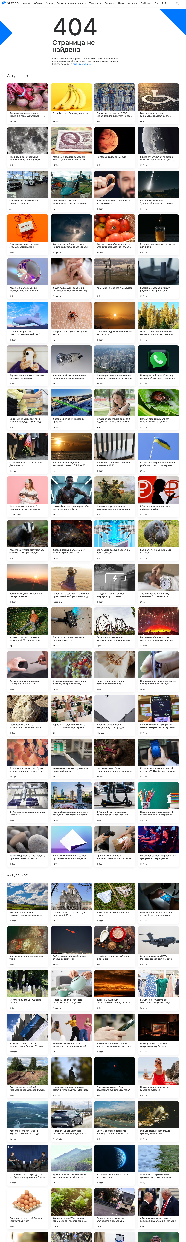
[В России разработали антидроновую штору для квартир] (114, 715)
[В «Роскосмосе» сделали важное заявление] (27, 802)
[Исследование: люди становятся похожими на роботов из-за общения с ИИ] (71, 977)
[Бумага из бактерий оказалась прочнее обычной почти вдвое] (71, 846)
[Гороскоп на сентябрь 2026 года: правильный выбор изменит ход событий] (71, 584)
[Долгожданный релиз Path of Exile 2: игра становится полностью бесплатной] (71, 540)
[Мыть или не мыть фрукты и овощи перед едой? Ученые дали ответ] (27, 409)
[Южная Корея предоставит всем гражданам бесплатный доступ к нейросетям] (71, 802)
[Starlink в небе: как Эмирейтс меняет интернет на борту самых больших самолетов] (158, 715)
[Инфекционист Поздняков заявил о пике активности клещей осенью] (158, 671)
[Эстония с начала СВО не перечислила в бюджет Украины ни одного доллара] (27, 1208)
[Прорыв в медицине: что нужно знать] (71, 322)
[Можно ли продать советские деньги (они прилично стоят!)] (71, 147)
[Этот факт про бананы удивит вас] (71, 103)
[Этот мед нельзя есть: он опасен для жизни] (158, 234)
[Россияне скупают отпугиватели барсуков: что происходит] (27, 540)
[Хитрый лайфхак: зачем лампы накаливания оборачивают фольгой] (71, 365)
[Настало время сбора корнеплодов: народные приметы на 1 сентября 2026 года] (114, 759)
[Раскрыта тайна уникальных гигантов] (158, 540)
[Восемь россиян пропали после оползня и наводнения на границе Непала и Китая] (114, 365)
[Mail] (4, 3)
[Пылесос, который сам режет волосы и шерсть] (71, 627)
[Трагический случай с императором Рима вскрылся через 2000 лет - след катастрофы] (27, 715)
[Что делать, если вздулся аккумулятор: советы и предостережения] (114, 584)
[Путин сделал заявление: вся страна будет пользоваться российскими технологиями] (158, 1077)
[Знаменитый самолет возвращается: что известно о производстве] (71, 191)
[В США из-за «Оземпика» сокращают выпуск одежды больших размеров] (158, 1165)
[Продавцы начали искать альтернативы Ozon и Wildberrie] (114, 846)
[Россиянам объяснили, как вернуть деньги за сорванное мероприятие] (158, 627)
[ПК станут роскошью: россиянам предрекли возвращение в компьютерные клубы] (158, 846)
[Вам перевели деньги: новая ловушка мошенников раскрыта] (114, 1208)
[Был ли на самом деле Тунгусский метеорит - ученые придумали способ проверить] (158, 191)
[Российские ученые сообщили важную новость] (27, 584)
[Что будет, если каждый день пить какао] (114, 1121)
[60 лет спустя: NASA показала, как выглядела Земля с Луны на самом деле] (158, 147)
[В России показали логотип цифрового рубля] (158, 496)
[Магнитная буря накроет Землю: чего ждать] (114, 322)
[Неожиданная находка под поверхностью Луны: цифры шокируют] (27, 147)
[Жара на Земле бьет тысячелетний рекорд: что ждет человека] (114, 1165)
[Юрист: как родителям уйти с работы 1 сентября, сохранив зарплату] (71, 715)
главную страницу (82, 64)
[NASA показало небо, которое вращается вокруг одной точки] (71, 1021)
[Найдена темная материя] (27, 1021)
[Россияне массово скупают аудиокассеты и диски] (27, 234)
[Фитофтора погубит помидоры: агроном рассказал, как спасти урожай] (114, 234)
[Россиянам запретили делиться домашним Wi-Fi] (114, 453)
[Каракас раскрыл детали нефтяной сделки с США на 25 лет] (71, 453)
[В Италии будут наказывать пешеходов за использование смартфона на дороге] (114, 802)
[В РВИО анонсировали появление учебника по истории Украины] (158, 453)
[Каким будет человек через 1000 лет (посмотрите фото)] (71, 496)
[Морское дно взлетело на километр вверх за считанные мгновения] (27, 1077)
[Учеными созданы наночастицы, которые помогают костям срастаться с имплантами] (27, 933)
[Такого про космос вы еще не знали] (114, 1021)
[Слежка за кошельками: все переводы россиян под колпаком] (158, 933)
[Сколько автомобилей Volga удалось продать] (27, 191)
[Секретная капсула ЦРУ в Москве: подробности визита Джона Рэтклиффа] (158, 1121)
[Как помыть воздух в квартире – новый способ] (114, 540)
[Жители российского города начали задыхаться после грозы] (71, 234)
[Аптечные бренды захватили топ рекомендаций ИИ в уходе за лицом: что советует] (158, 1021)
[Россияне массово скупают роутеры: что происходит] (158, 278)
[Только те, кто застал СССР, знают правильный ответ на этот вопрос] (114, 103)
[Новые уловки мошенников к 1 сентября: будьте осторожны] (158, 802)
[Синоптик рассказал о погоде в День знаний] (27, 453)
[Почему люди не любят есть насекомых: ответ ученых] (158, 409)
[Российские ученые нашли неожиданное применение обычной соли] (27, 278)
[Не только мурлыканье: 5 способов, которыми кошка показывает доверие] (27, 496)
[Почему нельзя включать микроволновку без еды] (158, 1208)
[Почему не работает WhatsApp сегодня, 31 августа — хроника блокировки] (158, 365)
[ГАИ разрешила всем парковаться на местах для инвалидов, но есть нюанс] (158, 103)
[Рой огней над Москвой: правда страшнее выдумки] (71, 1121)
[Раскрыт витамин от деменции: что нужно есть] (114, 191)
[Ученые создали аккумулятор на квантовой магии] (71, 759)
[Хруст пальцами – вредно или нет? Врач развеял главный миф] (71, 278)
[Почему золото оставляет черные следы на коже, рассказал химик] (114, 671)
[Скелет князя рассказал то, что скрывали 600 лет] (71, 1077)
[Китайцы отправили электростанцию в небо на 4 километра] (27, 322)
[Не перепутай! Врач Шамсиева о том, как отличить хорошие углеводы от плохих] (71, 933)
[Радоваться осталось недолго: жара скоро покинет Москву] (114, 890)
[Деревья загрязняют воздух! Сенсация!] (27, 977)
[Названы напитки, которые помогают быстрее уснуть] (71, 1165)
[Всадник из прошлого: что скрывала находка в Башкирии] (114, 496)
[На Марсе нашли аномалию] (114, 147)
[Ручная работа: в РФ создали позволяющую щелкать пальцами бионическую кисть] (114, 977)
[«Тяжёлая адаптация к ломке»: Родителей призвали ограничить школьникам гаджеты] (114, 409)
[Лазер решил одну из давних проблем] (71, 409)
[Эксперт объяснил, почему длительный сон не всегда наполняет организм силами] (158, 584)
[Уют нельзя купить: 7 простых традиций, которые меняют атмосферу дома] (27, 890)
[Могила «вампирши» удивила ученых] (27, 1165)
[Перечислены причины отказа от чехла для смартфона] (27, 365)
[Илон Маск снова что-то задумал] (114, 278)
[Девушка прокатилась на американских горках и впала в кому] (114, 627)
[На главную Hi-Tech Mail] (12, 3)
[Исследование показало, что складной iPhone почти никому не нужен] (114, 933)
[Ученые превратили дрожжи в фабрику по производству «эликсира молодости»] (71, 671)
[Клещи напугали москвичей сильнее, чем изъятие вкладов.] (71, 890)
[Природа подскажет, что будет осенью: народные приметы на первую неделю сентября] (27, 759)
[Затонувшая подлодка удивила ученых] (27, 1121)
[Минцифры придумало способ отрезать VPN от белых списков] (158, 759)
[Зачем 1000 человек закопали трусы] (114, 1077)
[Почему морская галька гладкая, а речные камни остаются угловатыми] (27, 846)
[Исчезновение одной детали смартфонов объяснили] (27, 671)
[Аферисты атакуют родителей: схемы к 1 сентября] (158, 890)
